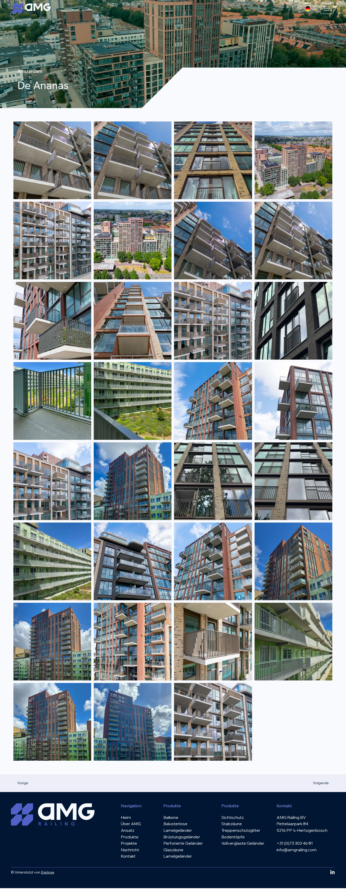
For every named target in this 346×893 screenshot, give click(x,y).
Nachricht (130, 849)
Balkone (170, 817)
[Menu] (327, 9)
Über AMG (131, 823)
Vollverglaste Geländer (242, 843)
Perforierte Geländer (183, 843)
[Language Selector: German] (311, 9)
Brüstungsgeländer (181, 836)
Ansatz (127, 830)
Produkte (130, 836)
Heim (126, 817)
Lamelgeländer (177, 856)
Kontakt (128, 856)
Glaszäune (173, 849)
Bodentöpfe (233, 836)
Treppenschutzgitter (240, 830)
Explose (47, 872)
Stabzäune (231, 823)
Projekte (129, 843)
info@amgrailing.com (297, 849)
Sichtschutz (232, 817)
